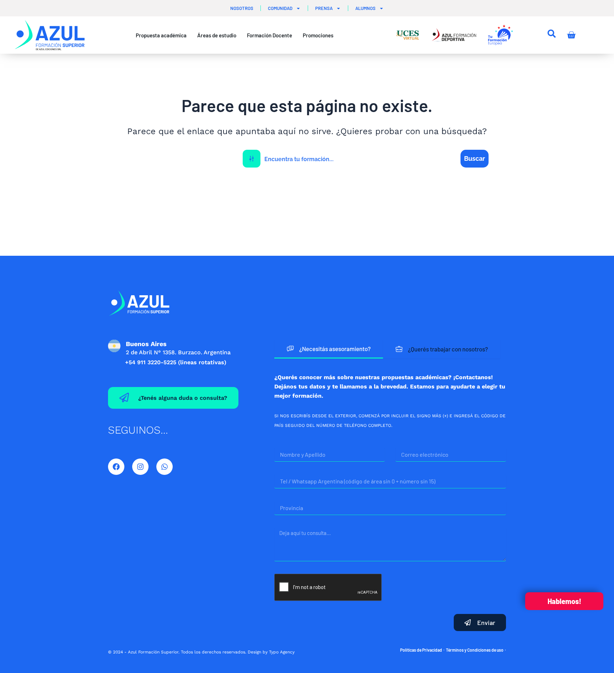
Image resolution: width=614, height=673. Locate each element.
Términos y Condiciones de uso (474, 649)
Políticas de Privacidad (421, 649)
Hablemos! (564, 601)
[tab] (328, 349)
